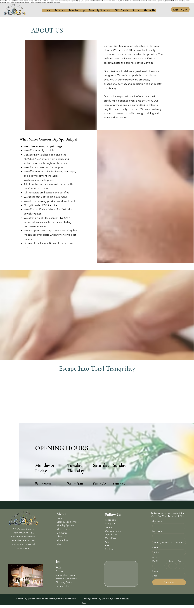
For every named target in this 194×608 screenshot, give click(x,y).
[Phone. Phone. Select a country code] (156, 552)
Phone (155, 547)
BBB (107, 545)
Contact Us (62, 571)
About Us (62, 536)
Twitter (108, 527)
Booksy (109, 549)
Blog (59, 543)
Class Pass (110, 538)
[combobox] (160, 566)
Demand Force (113, 530)
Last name (157, 531)
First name (157, 521)
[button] (121, 10)
